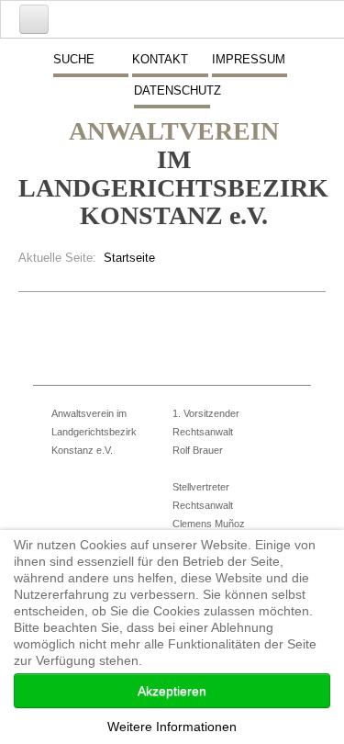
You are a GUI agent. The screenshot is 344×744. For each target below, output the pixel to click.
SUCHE (73, 59)
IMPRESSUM (248, 59)
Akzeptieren (172, 690)
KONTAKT (160, 59)
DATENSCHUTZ (171, 90)
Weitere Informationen (172, 726)
